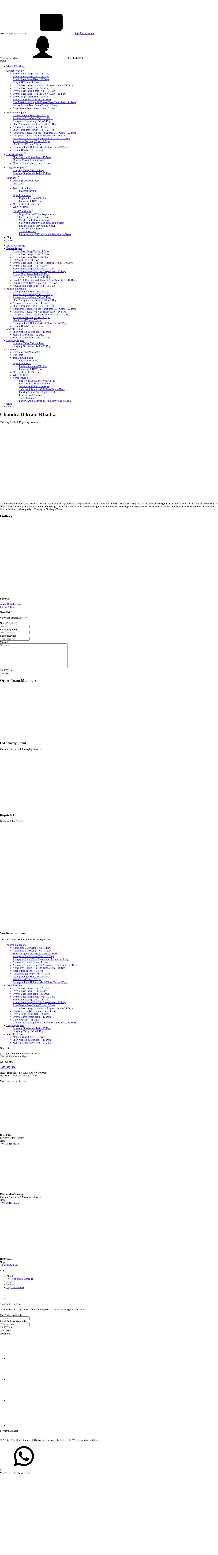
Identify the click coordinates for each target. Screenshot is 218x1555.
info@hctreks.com (84, 33)
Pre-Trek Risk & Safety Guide (34, 217)
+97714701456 (7, 1067)
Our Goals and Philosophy (26, 180)
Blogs (9, 237)
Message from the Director (26, 204)
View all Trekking (15, 66)
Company (11, 177)
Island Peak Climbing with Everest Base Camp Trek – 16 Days (44, 102)
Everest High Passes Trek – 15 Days (31, 96)
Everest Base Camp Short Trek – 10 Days (34, 90)
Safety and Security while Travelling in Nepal (42, 222)
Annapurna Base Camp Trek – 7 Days (32, 121)
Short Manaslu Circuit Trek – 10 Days (32, 157)
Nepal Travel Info (22, 211)
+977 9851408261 (75, 58)
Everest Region (14, 70)
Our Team (18, 183)
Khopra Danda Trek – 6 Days (28, 150)
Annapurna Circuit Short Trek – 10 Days (33, 956)
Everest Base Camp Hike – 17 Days (31, 79)
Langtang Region (15, 167)
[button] (24, 70)
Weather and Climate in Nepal (34, 220)
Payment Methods (28, 191)
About (9, 1276)
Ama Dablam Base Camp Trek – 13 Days (34, 108)
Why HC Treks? (21, 206)
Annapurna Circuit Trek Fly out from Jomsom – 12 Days (41, 138)
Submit (4, 673)
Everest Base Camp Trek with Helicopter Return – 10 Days (43, 85)
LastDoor (93, 1440)
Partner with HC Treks (30, 201)
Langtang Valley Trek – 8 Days (28, 170)
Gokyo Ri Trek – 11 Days (26, 82)
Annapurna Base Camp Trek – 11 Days (33, 118)
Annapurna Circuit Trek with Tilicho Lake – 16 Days (39, 968)
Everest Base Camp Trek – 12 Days (31, 76)
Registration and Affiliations (33, 198)
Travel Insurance (27, 231)
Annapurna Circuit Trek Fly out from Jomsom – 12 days (41, 959)
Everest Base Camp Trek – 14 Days (31, 73)
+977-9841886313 (9, 1143)
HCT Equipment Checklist (19, 1278)
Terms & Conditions (23, 188)
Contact (10, 240)
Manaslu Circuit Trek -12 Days (28, 160)
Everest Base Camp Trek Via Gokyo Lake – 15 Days (39, 93)
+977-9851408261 (9, 1265)
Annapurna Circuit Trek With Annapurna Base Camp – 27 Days (45, 965)
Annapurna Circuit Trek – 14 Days (30, 127)
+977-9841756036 (9, 1202)
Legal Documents (22, 195)
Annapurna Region (16, 112)
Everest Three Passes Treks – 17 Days (32, 99)
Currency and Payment (30, 228)
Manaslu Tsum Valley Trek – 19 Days (32, 163)
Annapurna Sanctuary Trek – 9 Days (31, 141)
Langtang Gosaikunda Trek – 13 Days (32, 173)
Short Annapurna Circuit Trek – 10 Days (33, 129)
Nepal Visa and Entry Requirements (37, 214)
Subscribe (6, 1330)
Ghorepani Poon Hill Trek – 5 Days (31, 115)
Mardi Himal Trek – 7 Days (27, 144)
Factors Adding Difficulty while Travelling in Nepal (45, 234)
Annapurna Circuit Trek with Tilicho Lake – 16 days (39, 135)
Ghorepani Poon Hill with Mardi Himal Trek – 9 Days (40, 147)
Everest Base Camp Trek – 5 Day (30, 991)
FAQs (9, 1281)
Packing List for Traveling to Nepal (37, 225)
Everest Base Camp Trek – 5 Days (30, 88)
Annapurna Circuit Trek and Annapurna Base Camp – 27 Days (44, 132)
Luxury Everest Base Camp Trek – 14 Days (35, 105)
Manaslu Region (14, 154)
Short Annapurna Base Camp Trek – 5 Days (35, 124)
